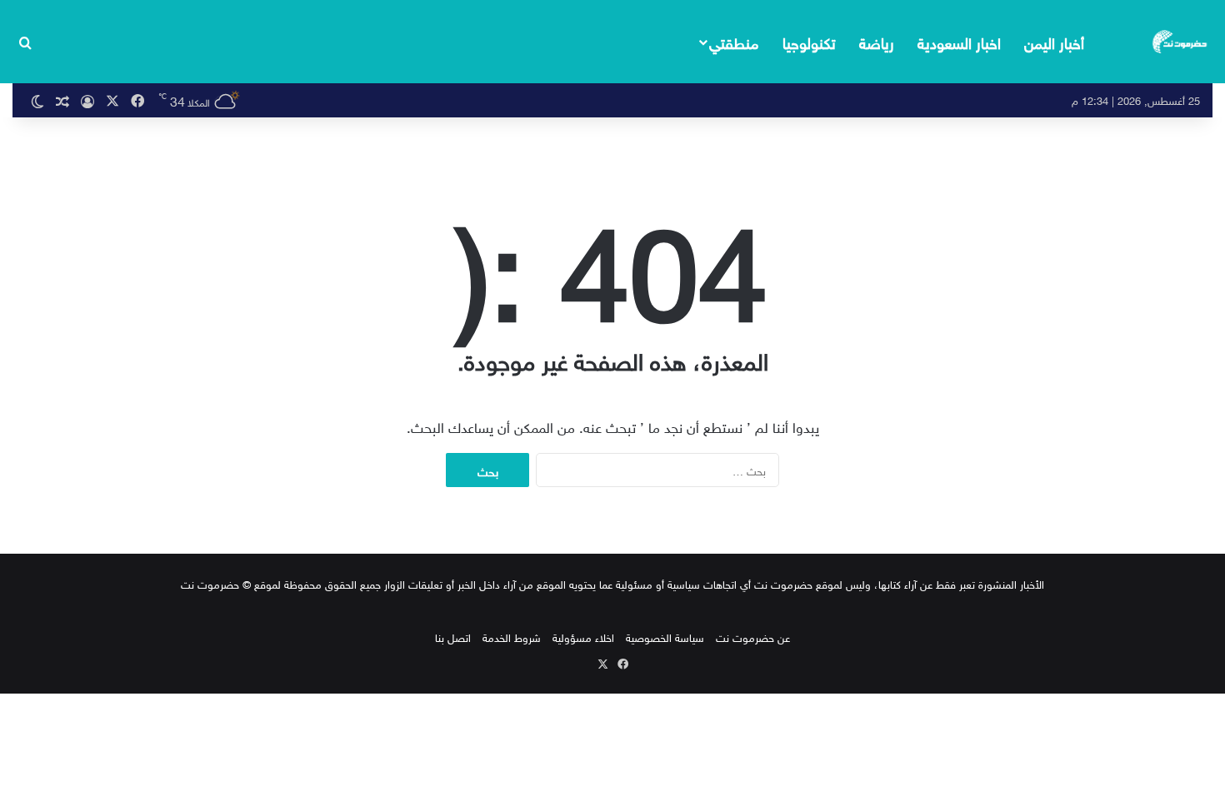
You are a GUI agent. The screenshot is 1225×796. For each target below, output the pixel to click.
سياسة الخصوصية (665, 636)
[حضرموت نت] (1180, 42)
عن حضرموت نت (753, 636)
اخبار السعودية (959, 41)
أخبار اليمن (1054, 41)
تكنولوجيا (809, 41)
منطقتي (733, 41)
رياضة (876, 41)
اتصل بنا (453, 636)
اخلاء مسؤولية (583, 636)
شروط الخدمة (511, 636)
